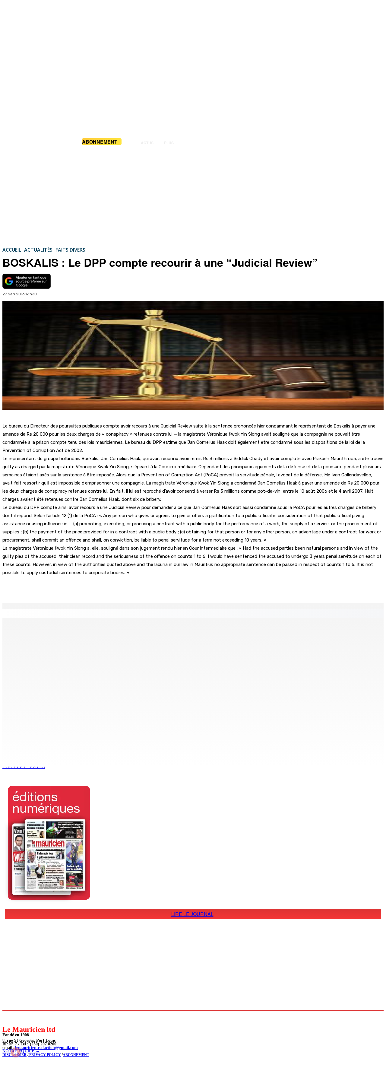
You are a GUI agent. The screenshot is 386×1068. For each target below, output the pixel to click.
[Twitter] (84, 588)
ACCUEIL (11, 249)
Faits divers (70, 249)
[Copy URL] (106, 588)
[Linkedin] (35, 1017)
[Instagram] (21, 1017)
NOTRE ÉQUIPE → (21, 1051)
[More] (128, 587)
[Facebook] (63, 588)
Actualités (38, 249)
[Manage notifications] (16, 1052)
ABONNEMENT (76, 1055)
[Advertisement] (193, 196)
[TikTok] (48, 1017)
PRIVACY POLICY (44, 1055)
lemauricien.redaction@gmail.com (46, 1047)
